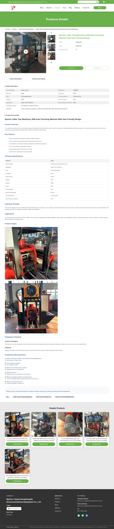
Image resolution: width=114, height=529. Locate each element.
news (64, 7)
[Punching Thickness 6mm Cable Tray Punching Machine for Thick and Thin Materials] (17, 424)
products (57, 7)
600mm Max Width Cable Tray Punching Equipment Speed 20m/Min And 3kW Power (44, 439)
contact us (86, 7)
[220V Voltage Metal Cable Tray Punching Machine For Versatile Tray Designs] (17, 461)
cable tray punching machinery (64, 397)
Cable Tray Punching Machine (26, 29)
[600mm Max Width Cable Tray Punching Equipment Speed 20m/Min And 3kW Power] (43, 424)
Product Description (38, 79)
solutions (77, 7)
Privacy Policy (10, 527)
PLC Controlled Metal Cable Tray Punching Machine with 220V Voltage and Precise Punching (70, 439)
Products (14, 29)
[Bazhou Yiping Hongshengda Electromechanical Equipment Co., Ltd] (16, 7)
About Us (57, 498)
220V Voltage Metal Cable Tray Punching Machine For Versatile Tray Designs (17, 476)
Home (42, 7)
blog (70, 7)
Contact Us (58, 511)
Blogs (56, 505)
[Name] (97, 2)
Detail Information (16, 79)
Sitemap (16, 527)
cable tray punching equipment (22, 397)
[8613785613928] (78, 515)
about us (49, 7)
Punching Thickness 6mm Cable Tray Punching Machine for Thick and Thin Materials (17, 439)
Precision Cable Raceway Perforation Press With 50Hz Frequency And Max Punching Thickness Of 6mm (96, 439)
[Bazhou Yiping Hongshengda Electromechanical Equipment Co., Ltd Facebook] (86, 515)
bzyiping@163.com (15, 508)
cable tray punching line (43, 397)
